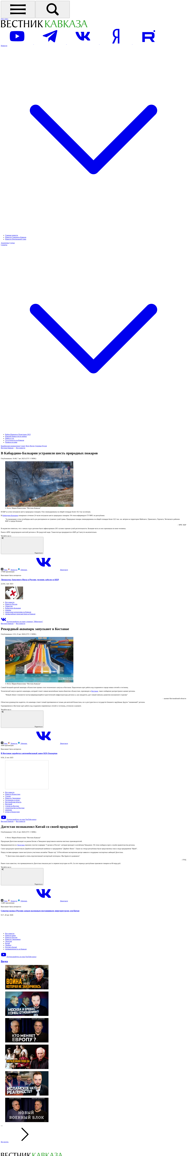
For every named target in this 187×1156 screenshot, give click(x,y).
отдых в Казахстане (12, 812)
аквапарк (8, 810)
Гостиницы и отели (12, 800)
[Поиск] (52, 9)
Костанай (8, 804)
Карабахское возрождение (10, 446)
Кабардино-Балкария (13, 608)
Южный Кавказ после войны (16, 436)
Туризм (8, 796)
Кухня (44, 446)
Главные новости (11, 235)
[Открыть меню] (18, 9)
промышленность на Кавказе (16, 993)
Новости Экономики (13, 798)
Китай (7, 987)
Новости (14, 570)
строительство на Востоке (14, 808)
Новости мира (10, 979)
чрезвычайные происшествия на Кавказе (20, 614)
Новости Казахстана (12, 794)
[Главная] (44, 27)
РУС (3, 19)
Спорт (23, 446)
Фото (28, 446)
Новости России (11, 604)
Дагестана (21, 889)
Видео (32, 446)
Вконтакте (64, 570)
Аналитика (5, 243)
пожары (8, 610)
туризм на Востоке (12, 806)
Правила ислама (11, 442)
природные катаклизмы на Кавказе (18, 612)
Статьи (12, 243)
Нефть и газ (9, 438)
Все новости (20, 448)
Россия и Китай (11, 991)
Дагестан (8, 985)
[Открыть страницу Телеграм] (50, 44)
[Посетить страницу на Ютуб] (17, 44)
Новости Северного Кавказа (15, 237)
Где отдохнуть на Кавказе (14, 440)
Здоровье (38, 446)
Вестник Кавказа (7, 448)
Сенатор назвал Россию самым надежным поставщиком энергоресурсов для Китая (40, 955)
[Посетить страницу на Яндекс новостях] (116, 44)
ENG (6, 19)
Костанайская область (13, 802)
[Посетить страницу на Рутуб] (148, 44)
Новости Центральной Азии (15, 239)
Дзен (5, 570)
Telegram (23, 570)
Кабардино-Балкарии (10, 515)
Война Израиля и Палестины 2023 (18, 434)
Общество (9, 606)
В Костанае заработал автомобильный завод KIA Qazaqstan (29, 753)
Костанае (94, 691)
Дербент (8, 989)
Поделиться (38, 553)
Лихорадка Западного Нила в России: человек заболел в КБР (30, 579)
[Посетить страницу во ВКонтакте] (83, 44)
